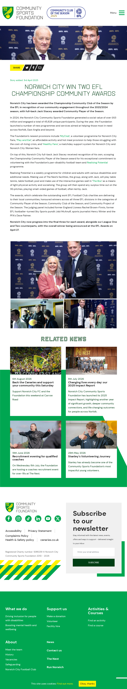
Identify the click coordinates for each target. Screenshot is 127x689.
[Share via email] (40, 68)
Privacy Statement (40, 531)
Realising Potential (97, 162)
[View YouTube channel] (48, 518)
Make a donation (56, 616)
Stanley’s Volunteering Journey (89, 456)
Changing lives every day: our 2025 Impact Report (87, 384)
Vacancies (11, 659)
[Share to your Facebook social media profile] (33, 68)
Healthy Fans (50, 144)
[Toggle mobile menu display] (122, 13)
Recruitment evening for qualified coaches (35, 458)
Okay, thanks (87, 683)
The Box (97, 181)
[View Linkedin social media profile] (38, 518)
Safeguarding (12, 664)
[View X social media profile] (58, 518)
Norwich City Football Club (20, 669)
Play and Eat (24, 140)
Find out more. (65, 683)
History (9, 654)
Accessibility (13, 531)
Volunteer (52, 621)
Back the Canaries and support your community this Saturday (33, 384)
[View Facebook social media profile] (8, 518)
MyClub (64, 136)
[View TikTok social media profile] (28, 518)
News (50, 642)
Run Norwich (55, 667)
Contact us (54, 650)
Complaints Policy (16, 536)
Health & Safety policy (19, 540)
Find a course (95, 625)
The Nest (53, 659)
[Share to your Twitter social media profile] (27, 68)
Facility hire (53, 626)
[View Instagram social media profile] (18, 518)
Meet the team (13, 649)
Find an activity (96, 620)
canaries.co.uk (49, 540)
